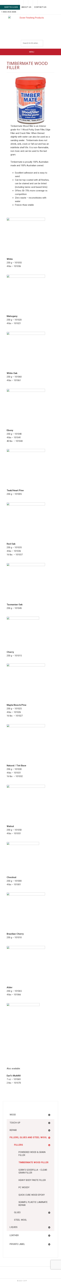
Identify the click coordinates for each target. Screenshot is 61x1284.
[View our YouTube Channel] (35, 2)
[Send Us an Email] (21, 2)
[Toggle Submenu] (49, 1114)
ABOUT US (26, 7)
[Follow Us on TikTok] (30, 2)
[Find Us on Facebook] (25, 2)
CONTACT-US (40, 7)
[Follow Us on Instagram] (40, 2)
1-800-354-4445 (8, 12)
